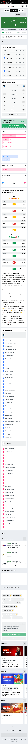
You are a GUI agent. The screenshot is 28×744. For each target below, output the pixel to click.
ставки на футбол (6, 660)
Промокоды (18, 730)
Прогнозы (14, 726)
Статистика (21, 29)
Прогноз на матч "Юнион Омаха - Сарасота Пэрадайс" (15, 564)
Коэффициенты (12, 29)
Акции (19, 726)
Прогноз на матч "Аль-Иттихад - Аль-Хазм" (15, 555)
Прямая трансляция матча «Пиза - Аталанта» (14, 37)
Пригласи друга (7, 715)
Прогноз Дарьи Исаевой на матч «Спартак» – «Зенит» (11, 665)
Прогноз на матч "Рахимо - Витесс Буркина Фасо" (14, 546)
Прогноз (3, 29)
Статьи (8, 730)
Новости (9, 726)
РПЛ (14, 660)
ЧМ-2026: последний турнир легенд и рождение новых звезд (11, 694)
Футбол (9, 543)
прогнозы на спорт (7, 662)
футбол (16, 688)
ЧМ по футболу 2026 (7, 688)
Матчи (12, 730)
